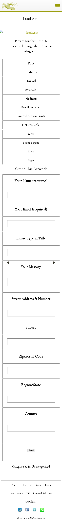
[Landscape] (31, 32)
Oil (28, 493)
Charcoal (27, 485)
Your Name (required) (31, 180)
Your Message (31, 266)
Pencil (14, 485)
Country (31, 413)
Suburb (31, 327)
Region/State (31, 384)
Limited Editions (42, 493)
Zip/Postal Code (31, 356)
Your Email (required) (31, 209)
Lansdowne (16, 493)
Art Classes (31, 501)
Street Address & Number (31, 298)
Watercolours (43, 485)
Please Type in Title (31, 238)
